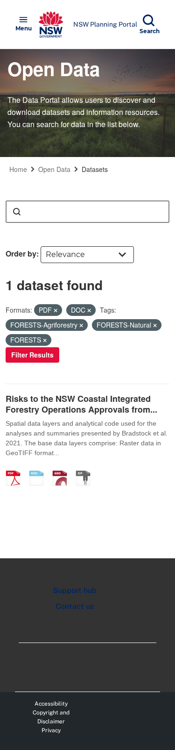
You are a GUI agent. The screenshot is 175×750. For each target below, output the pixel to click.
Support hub (75, 590)
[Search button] (17, 211)
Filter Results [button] (32, 354)
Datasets (95, 169)
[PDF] (16, 468)
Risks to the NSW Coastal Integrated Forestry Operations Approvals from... (81, 404)
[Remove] (55, 310)
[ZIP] (86, 468)
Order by (21, 253)
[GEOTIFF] (63, 468)
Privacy (51, 730)
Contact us (75, 606)
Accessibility (51, 703)
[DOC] (39, 468)
